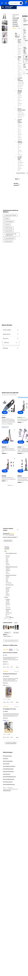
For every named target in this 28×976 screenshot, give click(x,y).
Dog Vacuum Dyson (7, 755)
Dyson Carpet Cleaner (8, 761)
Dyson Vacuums (6, 774)
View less (11, 617)
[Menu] (2, 3)
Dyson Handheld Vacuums (9, 784)
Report (17, 667)
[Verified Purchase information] (14, 649)
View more (10, 485)
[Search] (21, 3)
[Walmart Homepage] (6, 3)
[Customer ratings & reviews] (18, 529)
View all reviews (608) (11, 743)
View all (15, 622)
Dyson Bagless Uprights (8, 768)
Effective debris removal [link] (11, 553)
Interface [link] (8, 599)
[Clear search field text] (19, 3)
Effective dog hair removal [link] (11, 566)
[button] (16, 35)
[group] (19, 28)
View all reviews (8, 540)
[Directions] (18, 338)
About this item (7, 325)
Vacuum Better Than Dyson (9, 766)
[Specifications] (18, 334)
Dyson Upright (6, 763)
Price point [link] (8, 609)
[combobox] (15, 3)
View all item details (20, 173)
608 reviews (11, 534)
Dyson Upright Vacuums (8, 771)
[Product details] (18, 330)
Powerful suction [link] (9, 584)
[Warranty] (16, 342)
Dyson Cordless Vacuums (8, 779)
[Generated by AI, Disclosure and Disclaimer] (8, 619)
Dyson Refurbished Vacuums (9, 776)
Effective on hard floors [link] (11, 575)
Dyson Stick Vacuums (8, 781)
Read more (5, 661)
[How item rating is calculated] (17, 537)
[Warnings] (18, 348)
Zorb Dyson (5, 758)
